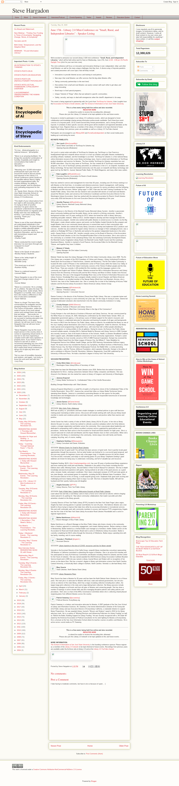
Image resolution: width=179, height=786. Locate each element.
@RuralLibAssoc (74, 174)
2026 (19, 372)
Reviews (109, 17)
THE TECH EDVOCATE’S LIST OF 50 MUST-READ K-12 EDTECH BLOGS (149, 549)
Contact (137, 17)
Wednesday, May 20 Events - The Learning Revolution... (28, 476)
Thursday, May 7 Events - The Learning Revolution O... (28, 543)
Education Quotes (123, 17)
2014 (19, 617)
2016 (19, 610)
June (21, 415)
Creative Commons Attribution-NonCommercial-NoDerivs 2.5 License (57, 769)
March (21, 589)
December (23, 395)
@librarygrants (77, 441)
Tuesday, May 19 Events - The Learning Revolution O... (28, 491)
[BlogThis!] (92, 666)
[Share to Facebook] (96, 666)
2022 (19, 386)
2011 (19, 627)
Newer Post (56, 746)
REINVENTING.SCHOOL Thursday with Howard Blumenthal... (28, 431)
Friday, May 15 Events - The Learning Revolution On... (28, 505)
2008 (19, 637)
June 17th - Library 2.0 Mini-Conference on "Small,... (27, 483)
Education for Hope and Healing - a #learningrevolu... (28, 438)
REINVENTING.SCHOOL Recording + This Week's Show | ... (28, 520)
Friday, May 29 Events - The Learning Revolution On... (28, 424)
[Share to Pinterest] (99, 666)
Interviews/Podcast (58, 17)
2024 (19, 379)
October (22, 402)
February (23, 593)
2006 (19, 643)
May (21, 419)
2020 (19, 392)
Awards (98, 17)
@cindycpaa (75, 363)
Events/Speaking (76, 17)
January (22, 596)
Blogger (93, 781)
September (23, 405)
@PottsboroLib (75, 287)
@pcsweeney (74, 598)
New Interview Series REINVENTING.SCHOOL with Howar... (28, 550)
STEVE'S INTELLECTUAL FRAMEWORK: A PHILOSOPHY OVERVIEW (26, 87)
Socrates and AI (20, 41)
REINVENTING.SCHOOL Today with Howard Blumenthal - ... (28, 461)
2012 (19, 624)
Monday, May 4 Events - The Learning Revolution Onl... (28, 572)
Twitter (89, 17)
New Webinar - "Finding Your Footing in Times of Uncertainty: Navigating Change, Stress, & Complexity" (28, 35)
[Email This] (89, 666)
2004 (19, 650)
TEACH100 (150, 560)
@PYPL (73, 485)
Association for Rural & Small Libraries (67, 104)
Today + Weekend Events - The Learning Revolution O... (28, 535)
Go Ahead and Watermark (24, 29)
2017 (19, 607)
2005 (19, 647)
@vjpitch (76, 539)
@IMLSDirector (74, 305)
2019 (19, 600)
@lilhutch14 (75, 517)
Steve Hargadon (30, 10)
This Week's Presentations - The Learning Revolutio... (27, 453)
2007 (19, 640)
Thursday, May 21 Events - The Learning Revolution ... (28, 468)
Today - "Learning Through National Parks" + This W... (26, 446)
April (21, 586)
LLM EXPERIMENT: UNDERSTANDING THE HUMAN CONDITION (26, 94)
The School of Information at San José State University (104, 104)
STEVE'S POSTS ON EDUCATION (27, 75)
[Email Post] (83, 666)
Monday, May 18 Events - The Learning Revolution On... (28, 498)
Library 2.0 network (71, 647)
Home (17, 17)
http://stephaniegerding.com (80, 463)
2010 (19, 630)
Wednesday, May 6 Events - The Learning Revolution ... (28, 557)
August (22, 409)
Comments (143, 71)
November (23, 399)
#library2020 (80, 133)
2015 (19, 614)
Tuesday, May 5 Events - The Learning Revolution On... (28, 565)
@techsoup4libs (71, 143)
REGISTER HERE (89, 110)
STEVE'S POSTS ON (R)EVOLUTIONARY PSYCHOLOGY (28, 80)
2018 (19, 604)
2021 (19, 389)
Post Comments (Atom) (94, 754)
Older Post (123, 746)
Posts (141, 67)
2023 (19, 382)
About (26, 17)
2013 (19, 620)
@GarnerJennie (73, 402)
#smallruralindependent (96, 133)
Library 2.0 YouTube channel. (104, 649)
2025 (19, 376)
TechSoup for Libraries (105, 101)
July (21, 412)
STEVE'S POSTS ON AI (23, 71)
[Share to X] (94, 666)
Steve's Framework (39, 17)
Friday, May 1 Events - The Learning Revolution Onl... (27, 580)
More (150, 584)
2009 (19, 634)
